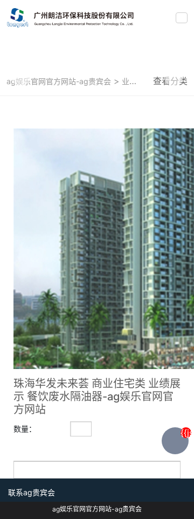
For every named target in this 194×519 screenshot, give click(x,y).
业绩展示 (136, 81)
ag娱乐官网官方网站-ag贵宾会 (58, 81)
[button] (20, 76)
